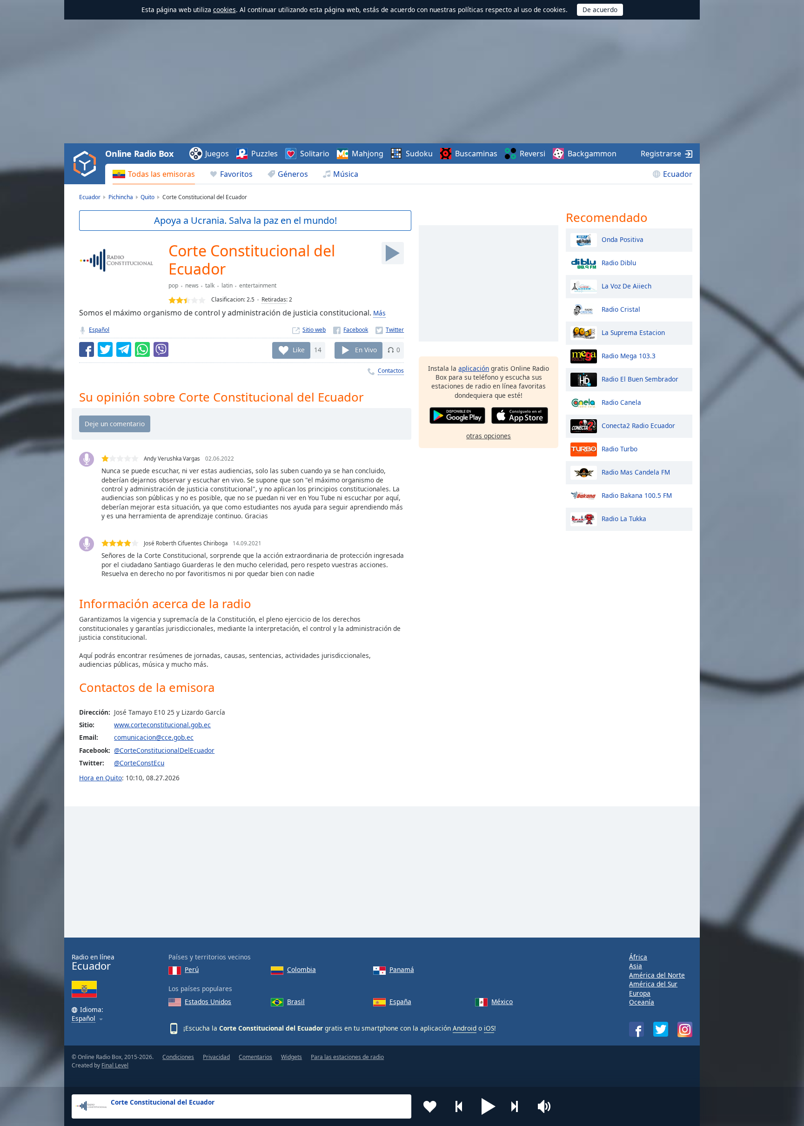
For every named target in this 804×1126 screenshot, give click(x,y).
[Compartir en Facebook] (86, 349)
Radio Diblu (619, 262)
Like (299, 349)
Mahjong (367, 153)
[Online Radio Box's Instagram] (684, 1029)
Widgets (291, 1057)
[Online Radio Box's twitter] (660, 1029)
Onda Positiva (622, 239)
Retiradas (273, 299)
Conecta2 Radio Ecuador (638, 425)
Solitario (314, 153)
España (400, 1001)
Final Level (114, 1065)
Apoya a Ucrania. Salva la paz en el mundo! (245, 220)
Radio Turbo (619, 448)
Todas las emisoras (161, 174)
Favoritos (236, 174)
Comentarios (255, 1057)
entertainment (257, 285)
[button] (488, 1106)
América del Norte (657, 975)
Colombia (301, 969)
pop (173, 285)
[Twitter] (389, 330)
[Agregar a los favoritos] (430, 1106)
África (638, 956)
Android (464, 1028)
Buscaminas (476, 153)
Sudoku (419, 153)
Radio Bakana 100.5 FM (637, 494)
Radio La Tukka (624, 518)
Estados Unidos (208, 1001)
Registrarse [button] (661, 153)
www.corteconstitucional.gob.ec (162, 724)
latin (227, 285)
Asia (635, 965)
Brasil (296, 1001)
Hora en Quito (100, 777)
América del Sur (653, 983)
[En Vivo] (393, 253)
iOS (489, 1028)
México (502, 1001)
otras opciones (488, 435)
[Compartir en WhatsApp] (142, 349)
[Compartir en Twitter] (105, 349)
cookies (224, 9)
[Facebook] (350, 330)
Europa (639, 993)
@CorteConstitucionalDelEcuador (164, 750)
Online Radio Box (139, 153)
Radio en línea (93, 962)
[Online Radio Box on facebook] (636, 1029)
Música (345, 174)
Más (379, 312)
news (192, 285)
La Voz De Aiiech (626, 285)
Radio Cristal (621, 308)
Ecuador (677, 174)
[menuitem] (154, 174)
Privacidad (216, 1057)
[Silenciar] (547, 1106)
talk (209, 285)
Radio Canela (621, 401)
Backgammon (592, 153)
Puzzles (264, 153)
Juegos (217, 153)
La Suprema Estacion (633, 332)
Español (99, 330)
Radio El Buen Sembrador (640, 378)
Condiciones (178, 1057)
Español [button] (83, 1019)
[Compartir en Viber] (161, 349)
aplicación (473, 368)
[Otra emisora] (518, 1106)
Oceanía (641, 1002)
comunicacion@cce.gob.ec (154, 737)
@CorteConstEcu (139, 762)
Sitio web (314, 330)
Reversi (532, 153)
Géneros (293, 174)
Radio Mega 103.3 (629, 355)
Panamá (401, 969)
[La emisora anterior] (459, 1106)
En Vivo (366, 349)
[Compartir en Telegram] (123, 349)
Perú (192, 969)
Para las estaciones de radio (347, 1057)
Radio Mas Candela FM (636, 471)
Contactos (391, 371)
